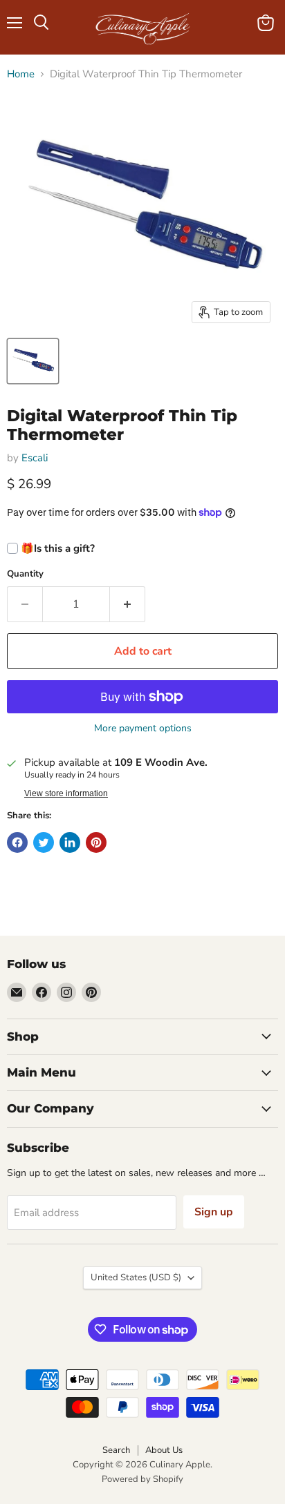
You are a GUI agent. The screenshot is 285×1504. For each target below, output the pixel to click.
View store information (66, 793)
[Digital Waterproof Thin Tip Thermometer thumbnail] (33, 361)
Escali (34, 458)
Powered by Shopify (142, 1479)
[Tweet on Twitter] (43, 842)
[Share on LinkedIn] (69, 842)
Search (116, 1450)
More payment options (143, 728)
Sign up (213, 1211)
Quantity (25, 574)
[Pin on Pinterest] (96, 842)
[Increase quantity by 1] (127, 604)
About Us (164, 1450)
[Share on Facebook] (17, 842)
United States (136, 1277)
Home (21, 74)
